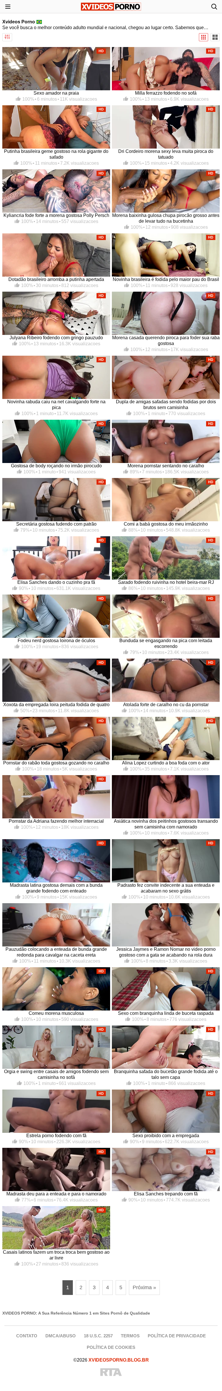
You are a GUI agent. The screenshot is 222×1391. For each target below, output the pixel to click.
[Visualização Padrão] (203, 37)
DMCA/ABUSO (60, 1335)
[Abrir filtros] (7, 37)
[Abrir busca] (214, 6)
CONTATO (26, 1335)
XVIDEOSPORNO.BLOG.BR (118, 1360)
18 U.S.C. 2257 (98, 1335)
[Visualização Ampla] (215, 37)
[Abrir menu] (7, 6)
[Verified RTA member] (110, 1372)
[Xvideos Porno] (111, 6)
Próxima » (144, 1287)
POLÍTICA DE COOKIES (111, 1347)
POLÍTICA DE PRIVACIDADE (177, 1335)
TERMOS (130, 1335)
